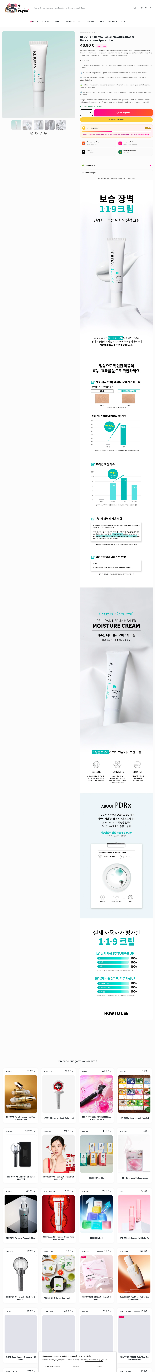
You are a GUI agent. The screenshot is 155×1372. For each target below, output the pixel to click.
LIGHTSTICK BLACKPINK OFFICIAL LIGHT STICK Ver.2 (96, 1118)
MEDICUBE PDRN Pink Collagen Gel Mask (96, 1298)
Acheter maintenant (116, 119)
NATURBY (123, 1071)
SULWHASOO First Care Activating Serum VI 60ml (134, 1298)
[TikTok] (41, 133)
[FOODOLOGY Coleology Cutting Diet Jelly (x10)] (58, 1154)
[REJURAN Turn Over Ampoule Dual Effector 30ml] (21, 1094)
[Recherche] (134, 8)
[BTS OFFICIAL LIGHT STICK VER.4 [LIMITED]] (21, 1154)
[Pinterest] (45, 133)
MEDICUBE (85, 1251)
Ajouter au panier (123, 113)
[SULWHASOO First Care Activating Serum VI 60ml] (134, 1274)
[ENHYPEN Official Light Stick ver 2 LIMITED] (21, 1274)
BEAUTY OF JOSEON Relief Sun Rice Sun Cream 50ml (134, 1358)
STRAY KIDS (48, 1071)
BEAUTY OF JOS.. (125, 1311)
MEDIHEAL (123, 1131)
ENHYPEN (9, 1251)
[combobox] (85, 8)
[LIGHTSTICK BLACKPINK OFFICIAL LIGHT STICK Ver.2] (96, 1094)
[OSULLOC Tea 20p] (96, 1154)
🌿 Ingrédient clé (88, 165)
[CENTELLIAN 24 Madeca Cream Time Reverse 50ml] (58, 1214)
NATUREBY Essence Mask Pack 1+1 (134, 1118)
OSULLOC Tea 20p (96, 1178)
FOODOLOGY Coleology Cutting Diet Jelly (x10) (58, 1178)
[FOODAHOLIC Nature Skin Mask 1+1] (58, 1274)
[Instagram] (32, 133)
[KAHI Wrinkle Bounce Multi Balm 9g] (134, 1214)
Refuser (99, 1366)
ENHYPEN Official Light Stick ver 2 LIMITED (20, 1298)
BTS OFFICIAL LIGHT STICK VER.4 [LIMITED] (21, 1178)
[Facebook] (36, 133)
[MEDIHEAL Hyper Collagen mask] (134, 1154)
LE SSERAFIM (48, 1311)
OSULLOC (85, 1131)
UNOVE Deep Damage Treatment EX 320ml (21, 1358)
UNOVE (8, 1311)
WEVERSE (9, 1131)
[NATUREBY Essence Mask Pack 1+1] (134, 1094)
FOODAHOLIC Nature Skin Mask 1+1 (58, 1298)
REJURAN (9, 1071)
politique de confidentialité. (94, 1361)
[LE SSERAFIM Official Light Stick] (58, 1334)
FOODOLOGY (48, 1131)
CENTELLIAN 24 (49, 1191)
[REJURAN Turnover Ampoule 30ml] (21, 1214)
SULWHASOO (124, 1251)
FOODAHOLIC (48, 1251)
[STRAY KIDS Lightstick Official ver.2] (58, 1094)
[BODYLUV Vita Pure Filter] (96, 1334)
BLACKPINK (85, 1071)
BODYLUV (85, 1311)
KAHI (121, 1191)
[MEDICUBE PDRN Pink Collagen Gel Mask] (96, 1274)
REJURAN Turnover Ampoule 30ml (20, 1238)
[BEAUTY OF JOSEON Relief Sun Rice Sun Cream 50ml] (134, 1334)
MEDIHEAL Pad (96, 1238)
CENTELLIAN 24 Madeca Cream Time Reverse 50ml (58, 1238)
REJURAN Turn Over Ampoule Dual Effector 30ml (20, 1118)
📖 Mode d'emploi (89, 173)
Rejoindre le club (143, 134)
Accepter (76, 1366)
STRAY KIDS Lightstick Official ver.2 (58, 1118)
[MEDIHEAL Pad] (96, 1214)
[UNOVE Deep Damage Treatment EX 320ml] (21, 1334)
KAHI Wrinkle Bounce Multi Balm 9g (134, 1238)
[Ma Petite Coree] (17, 8)
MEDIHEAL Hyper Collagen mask (134, 1178)
